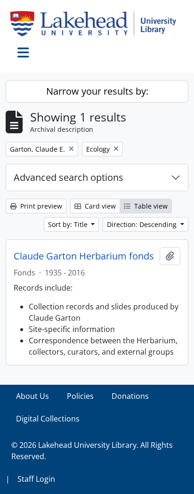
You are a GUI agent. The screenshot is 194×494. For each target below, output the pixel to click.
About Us (32, 396)
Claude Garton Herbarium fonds (84, 256)
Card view (99, 206)
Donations (130, 396)
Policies (80, 396)
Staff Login (36, 479)
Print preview (40, 206)
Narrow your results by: (97, 91)
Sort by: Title (68, 224)
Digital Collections (48, 418)
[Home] (97, 23)
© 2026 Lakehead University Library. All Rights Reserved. (92, 451)
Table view (150, 206)
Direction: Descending (142, 224)
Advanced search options (68, 177)
